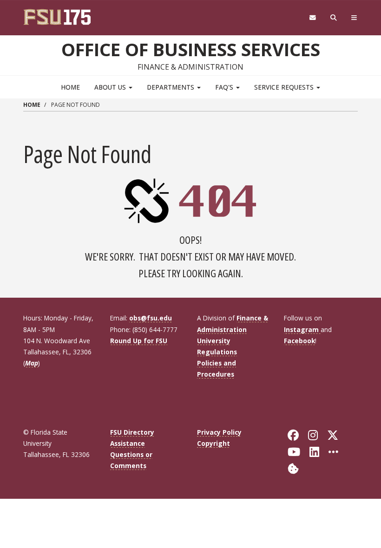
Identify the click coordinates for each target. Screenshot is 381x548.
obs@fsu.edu (150, 317)
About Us (111, 87)
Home (70, 87)
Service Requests (284, 87)
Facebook (299, 340)
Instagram (302, 329)
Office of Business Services (190, 49)
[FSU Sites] (354, 18)
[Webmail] (312, 18)
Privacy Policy (219, 432)
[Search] (333, 18)
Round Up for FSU (138, 340)
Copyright (213, 443)
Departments (171, 87)
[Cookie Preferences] (293, 467)
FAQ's (225, 87)
